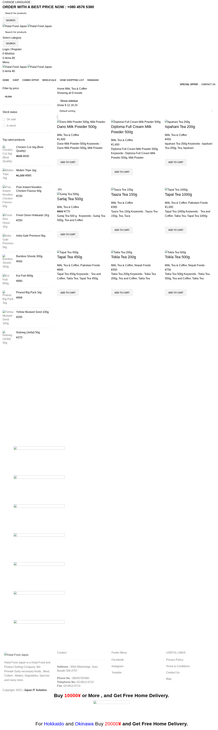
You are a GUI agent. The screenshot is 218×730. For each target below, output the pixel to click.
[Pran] (39, 547)
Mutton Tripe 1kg (26, 170)
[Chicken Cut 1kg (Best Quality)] (8, 154)
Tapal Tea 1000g (178, 194)
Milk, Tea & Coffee (68, 135)
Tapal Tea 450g (69, 257)
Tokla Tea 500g (177, 257)
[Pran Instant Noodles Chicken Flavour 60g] (8, 196)
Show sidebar (69, 100)
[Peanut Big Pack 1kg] (8, 298)
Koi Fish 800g (24, 275)
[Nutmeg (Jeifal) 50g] (8, 338)
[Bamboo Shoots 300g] (8, 261)
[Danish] (39, 605)
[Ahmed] (39, 634)
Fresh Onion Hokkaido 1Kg (32, 215)
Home (61, 88)
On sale (11, 119)
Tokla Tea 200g (123, 257)
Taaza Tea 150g (124, 194)
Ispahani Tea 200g (180, 127)
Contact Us (173, 672)
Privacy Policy (174, 659)
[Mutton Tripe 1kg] (8, 174)
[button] (68, 162)
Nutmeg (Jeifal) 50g (28, 332)
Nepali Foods (142, 265)
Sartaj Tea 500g (70, 199)
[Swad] (39, 460)
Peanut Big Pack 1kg (29, 292)
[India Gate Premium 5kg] (8, 241)
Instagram (117, 666)
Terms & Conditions (178, 666)
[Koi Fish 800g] (8, 279)
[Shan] (39, 489)
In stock (11, 125)
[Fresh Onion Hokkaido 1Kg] (8, 221)
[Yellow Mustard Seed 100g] (8, 317)
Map (168, 678)
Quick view (61, 170)
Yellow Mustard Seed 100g (32, 311)
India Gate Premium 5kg (30, 235)
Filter (8, 97)
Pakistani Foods (198, 202)
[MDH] (39, 576)
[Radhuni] (39, 518)
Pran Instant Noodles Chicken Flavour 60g (29, 189)
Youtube (117, 672)
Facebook (118, 659)
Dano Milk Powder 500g (76, 127)
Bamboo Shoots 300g (29, 256)
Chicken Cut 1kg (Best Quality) (29, 149)
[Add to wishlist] (61, 154)
